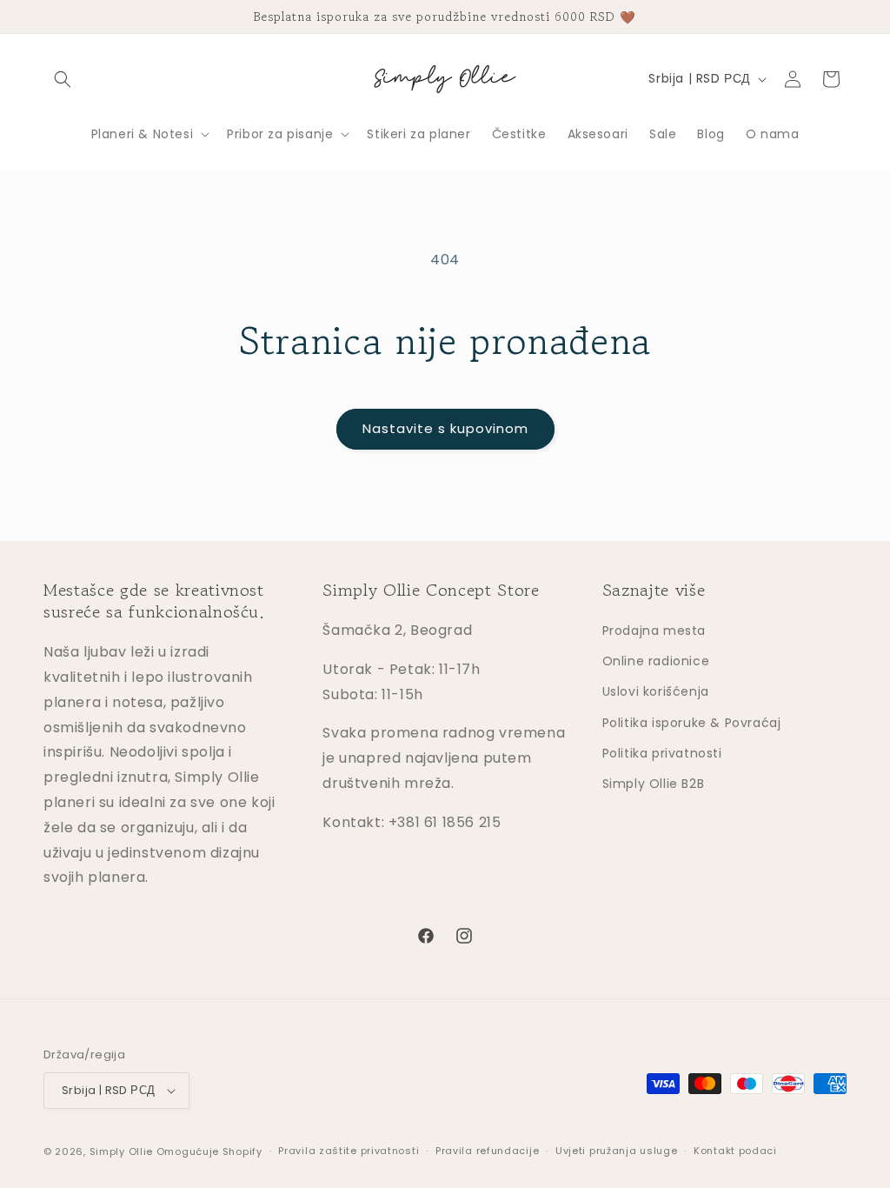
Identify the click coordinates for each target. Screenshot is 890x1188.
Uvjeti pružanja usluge (616, 1151)
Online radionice (656, 661)
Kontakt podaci (735, 1151)
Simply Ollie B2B (653, 783)
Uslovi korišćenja (655, 691)
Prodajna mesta (654, 630)
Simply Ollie (121, 1151)
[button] (62, 79)
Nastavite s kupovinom (445, 428)
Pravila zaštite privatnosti (348, 1151)
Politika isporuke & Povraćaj (691, 722)
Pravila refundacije (487, 1151)
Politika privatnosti (662, 753)
